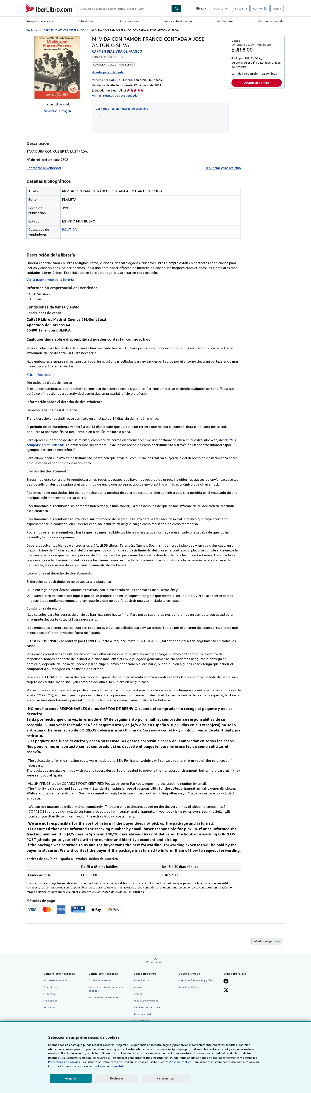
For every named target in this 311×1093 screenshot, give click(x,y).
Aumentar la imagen (57, 111)
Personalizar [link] (166, 1078)
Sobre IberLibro (142, 980)
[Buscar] (176, 8)
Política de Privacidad (145, 1000)
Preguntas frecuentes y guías (195, 980)
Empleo (138, 993)
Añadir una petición (267, 941)
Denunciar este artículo (223, 168)
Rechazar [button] (116, 1078)
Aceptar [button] (71, 1078)
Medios (137, 987)
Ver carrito (49, 1007)
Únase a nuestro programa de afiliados (106, 988)
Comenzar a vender (271, 21)
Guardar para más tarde (108, 72)
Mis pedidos (50, 1000)
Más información (39, 374)
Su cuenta (241, 8)
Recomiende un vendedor (103, 997)
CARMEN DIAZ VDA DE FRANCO (64, 30)
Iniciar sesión (220, 8)
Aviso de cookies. (180, 1062)
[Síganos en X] (225, 991)
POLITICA (69, 229)
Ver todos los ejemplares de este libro (122, 108)
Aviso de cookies (143, 1014)
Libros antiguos (129, 21)
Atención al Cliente (189, 987)
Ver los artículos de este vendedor (115, 95)
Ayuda (277, 8)
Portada (31, 30)
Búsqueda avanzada (39, 21)
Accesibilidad (141, 1020)
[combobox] (124, 8)
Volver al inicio (155, 962)
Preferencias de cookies (64, 1062)
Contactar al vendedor (43, 168)
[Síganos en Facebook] (225, 981)
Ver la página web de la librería (50, 279)
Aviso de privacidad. (111, 1066)
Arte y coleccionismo (178, 21)
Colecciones (86, 21)
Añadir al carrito (256, 83)
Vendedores (225, 21)
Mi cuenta (49, 993)
